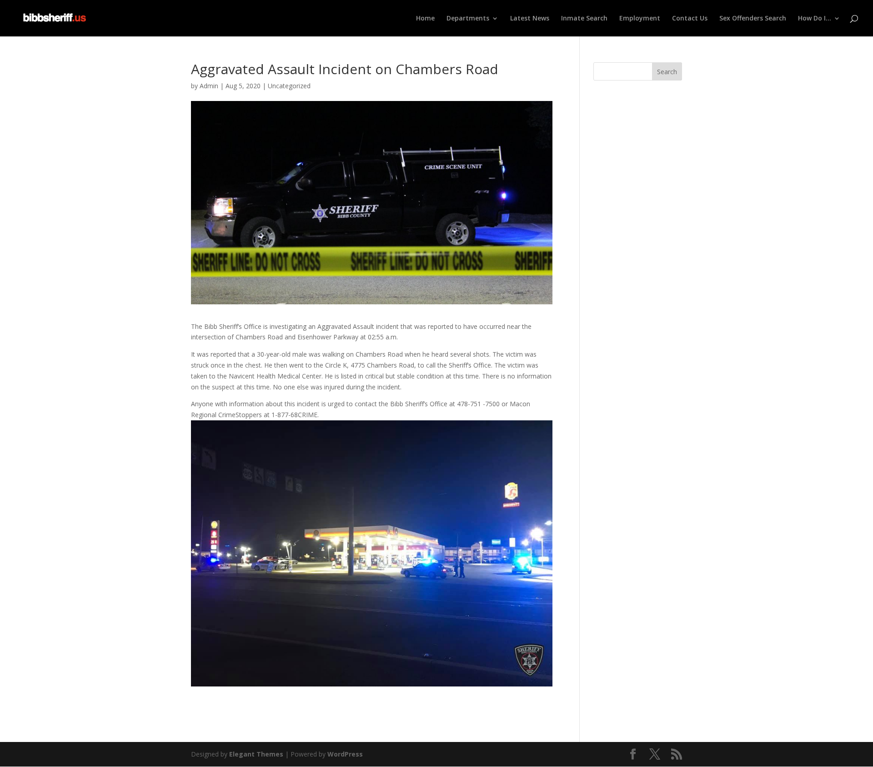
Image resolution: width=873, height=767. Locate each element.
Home (425, 18)
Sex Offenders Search (752, 18)
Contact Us (689, 18)
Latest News (529, 18)
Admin (209, 85)
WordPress (345, 754)
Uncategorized (289, 85)
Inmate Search (584, 18)
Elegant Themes (256, 754)
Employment (639, 18)
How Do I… (814, 18)
